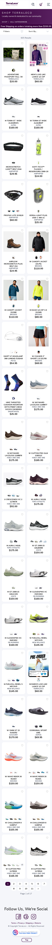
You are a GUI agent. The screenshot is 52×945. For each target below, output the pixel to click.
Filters (7, 31)
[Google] (26, 917)
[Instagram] (33, 917)
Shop (4, 22)
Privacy (21, 923)
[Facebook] (18, 917)
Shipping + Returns (33, 923)
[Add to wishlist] (22, 43)
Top (26, 940)
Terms (13, 923)
